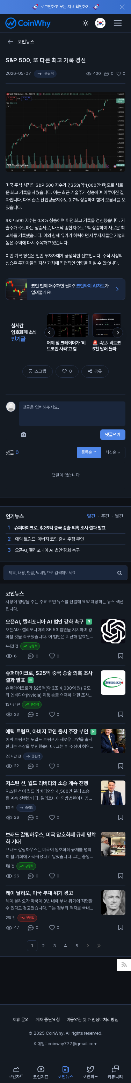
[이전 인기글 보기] (49, 332)
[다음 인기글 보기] (117, 332)
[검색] (119, 572)
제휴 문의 (21, 1019)
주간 (105, 516)
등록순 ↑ (89, 452)
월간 (119, 516)
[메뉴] (118, 23)
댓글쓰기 (113, 434)
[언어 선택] (100, 23)
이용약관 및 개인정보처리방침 (92, 1019)
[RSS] (124, 965)
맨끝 (99, 945)
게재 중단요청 (48, 1019)
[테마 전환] (85, 23)
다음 (88, 945)
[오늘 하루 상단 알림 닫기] (122, 7)
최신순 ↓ (113, 452)
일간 (91, 516)
